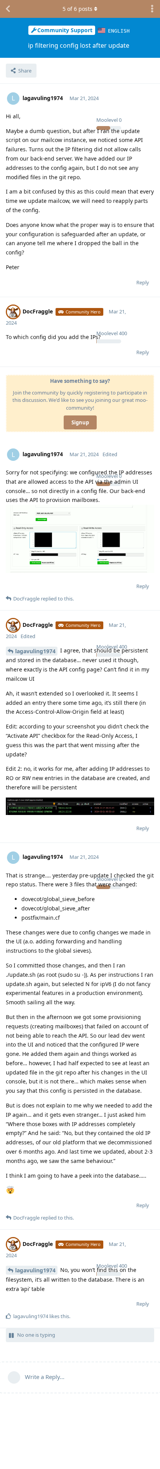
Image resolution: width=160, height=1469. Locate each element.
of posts (77, 8)
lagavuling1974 (35, 651)
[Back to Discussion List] (8, 9)
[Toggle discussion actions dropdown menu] (152, 9)
